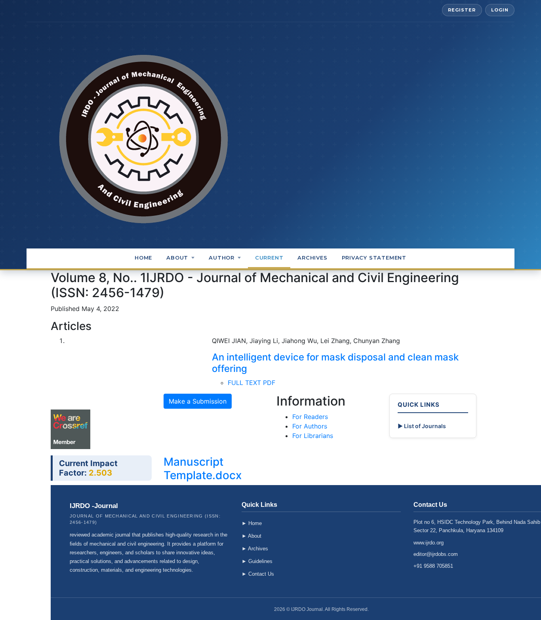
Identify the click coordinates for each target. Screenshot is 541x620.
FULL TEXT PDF (251, 383)
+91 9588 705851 (433, 566)
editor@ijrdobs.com (435, 554)
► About (251, 536)
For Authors (309, 426)
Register (462, 10)
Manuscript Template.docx (203, 468)
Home (143, 257)
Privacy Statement (374, 257)
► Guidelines (257, 561)
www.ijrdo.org (428, 543)
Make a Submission (198, 401)
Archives (312, 257)
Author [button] (221, 257)
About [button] (177, 257)
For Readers (310, 417)
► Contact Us (258, 574)
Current (269, 257)
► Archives (255, 549)
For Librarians (312, 436)
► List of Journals (422, 426)
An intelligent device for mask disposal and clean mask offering (335, 362)
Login (500, 10)
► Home (252, 523)
